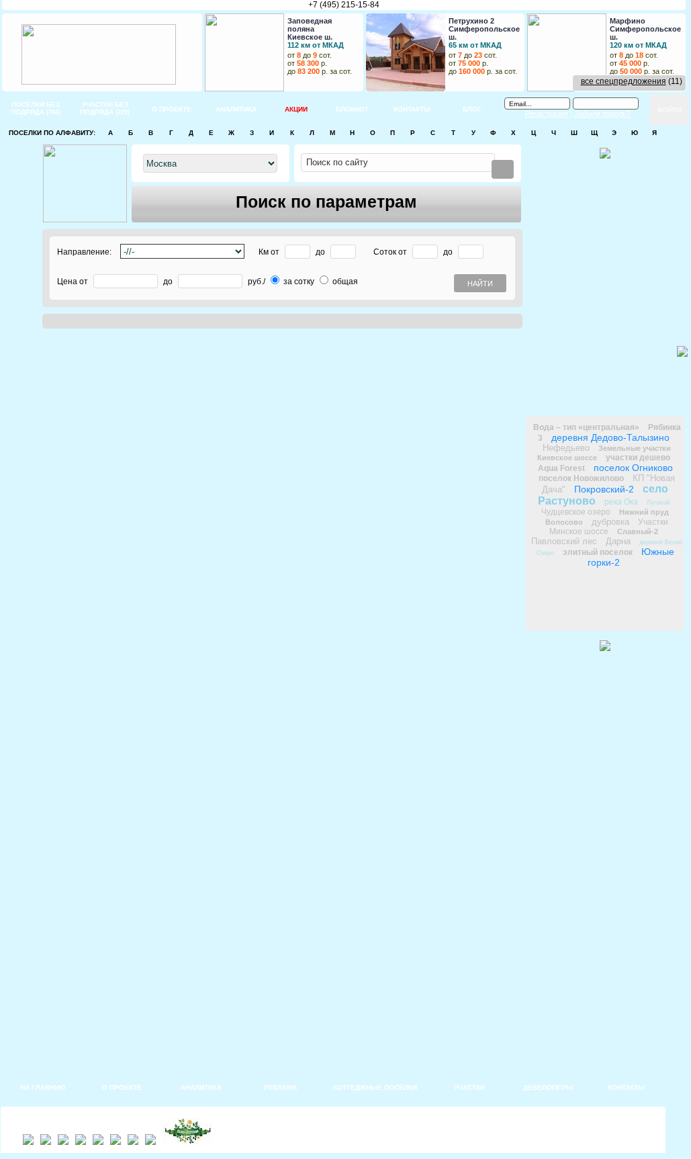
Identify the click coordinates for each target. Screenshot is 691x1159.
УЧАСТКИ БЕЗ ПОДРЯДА (105, 108)
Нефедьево (566, 448)
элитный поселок (598, 552)
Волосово (564, 522)
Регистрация (546, 114)
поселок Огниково (633, 467)
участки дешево (638, 457)
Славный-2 (637, 531)
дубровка (610, 522)
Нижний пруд (644, 512)
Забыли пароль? (602, 114)
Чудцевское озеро (575, 512)
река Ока (621, 502)
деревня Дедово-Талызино (610, 437)
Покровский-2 (604, 489)
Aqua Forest (561, 468)
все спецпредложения (623, 81)
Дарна (618, 541)
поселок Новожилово (581, 478)
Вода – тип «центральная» (586, 427)
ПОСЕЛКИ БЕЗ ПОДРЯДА (35, 108)
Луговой (658, 502)
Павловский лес (564, 541)
